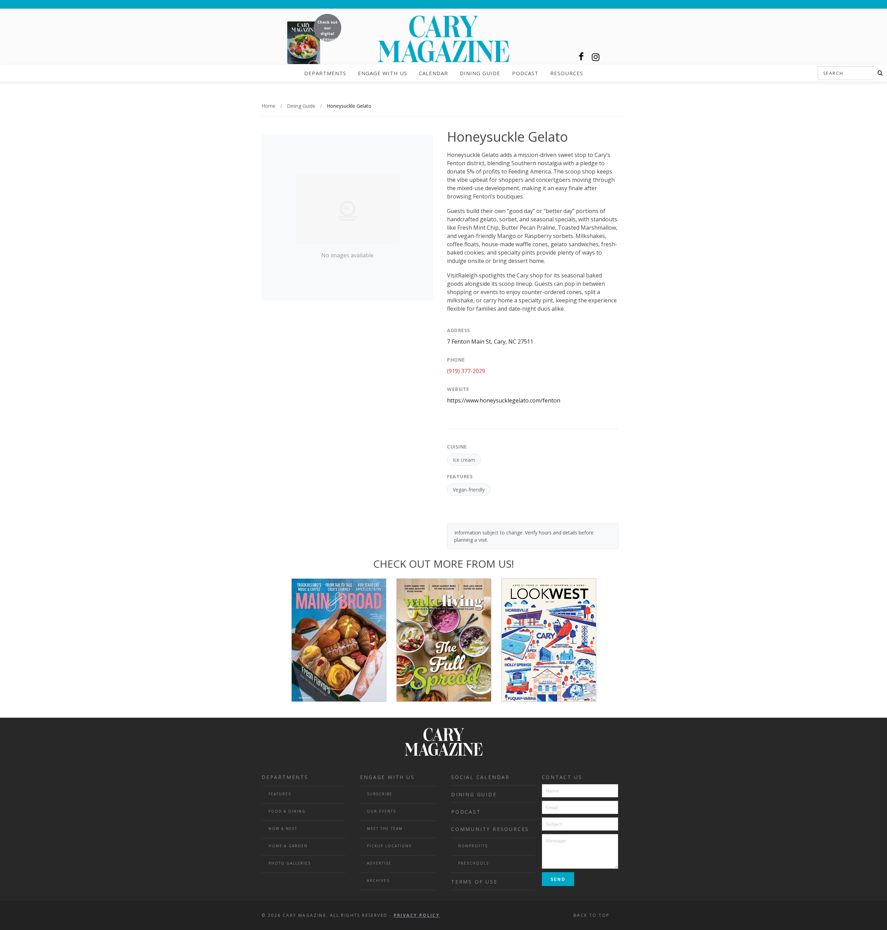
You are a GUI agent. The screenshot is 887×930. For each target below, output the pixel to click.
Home (268, 106)
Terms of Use (474, 881)
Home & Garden (288, 845)
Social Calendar (480, 777)
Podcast (525, 73)
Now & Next (283, 828)
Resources (566, 73)
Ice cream (464, 460)
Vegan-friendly (469, 489)
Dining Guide (480, 73)
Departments (325, 73)
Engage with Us (382, 73)
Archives (378, 880)
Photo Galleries (290, 863)
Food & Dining (287, 811)
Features (280, 793)
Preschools (473, 863)
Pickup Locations (389, 845)
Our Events (381, 811)
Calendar (433, 73)
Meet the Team (385, 828)
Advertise (379, 863)
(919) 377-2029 (466, 371)
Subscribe (379, 793)
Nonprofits (473, 845)
